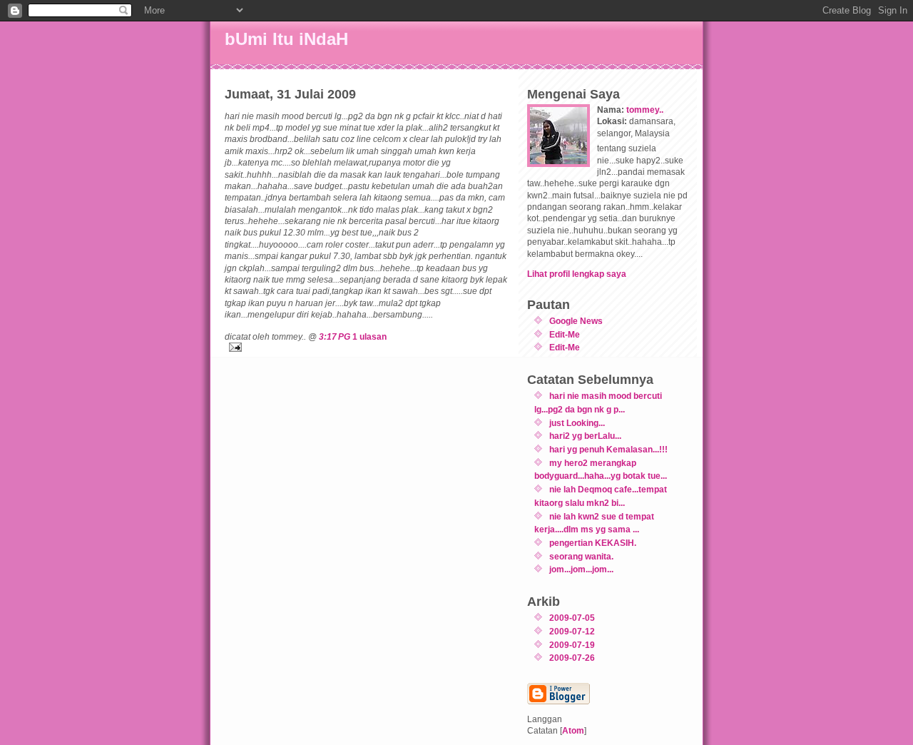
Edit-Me (564, 334)
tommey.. (644, 109)
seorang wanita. (581, 556)
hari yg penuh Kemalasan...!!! (608, 449)
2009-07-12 (572, 631)
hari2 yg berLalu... (585, 435)
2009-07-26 (572, 657)
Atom (573, 730)
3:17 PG (334, 336)
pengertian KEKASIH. (592, 542)
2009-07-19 (572, 644)
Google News (576, 320)
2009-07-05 (572, 617)
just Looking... (577, 422)
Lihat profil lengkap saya (576, 273)
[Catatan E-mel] (367, 347)
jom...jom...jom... (581, 569)
